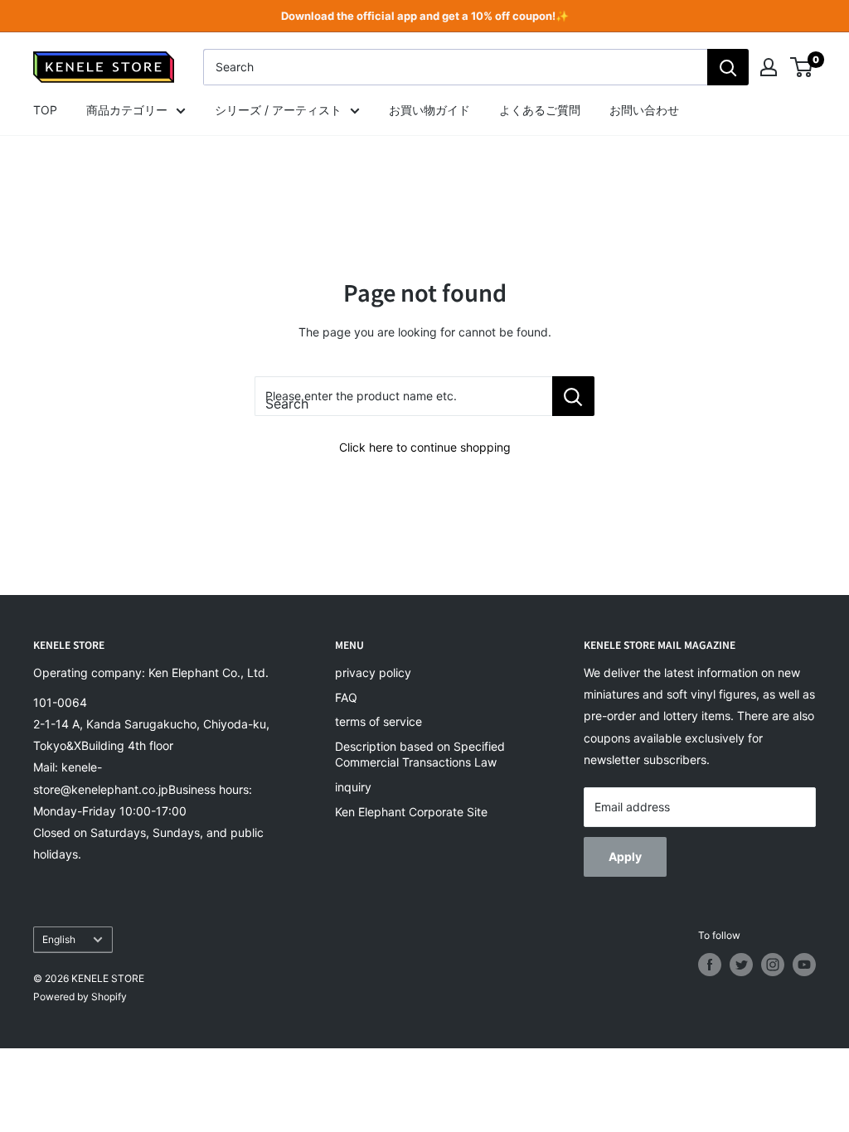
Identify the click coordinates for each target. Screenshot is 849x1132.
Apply (625, 856)
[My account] (768, 67)
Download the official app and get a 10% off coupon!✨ (425, 15)
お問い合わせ (644, 110)
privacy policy (373, 672)
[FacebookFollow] (709, 964)
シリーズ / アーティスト (278, 110)
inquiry (353, 787)
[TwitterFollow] (741, 964)
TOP (45, 110)
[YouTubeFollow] (804, 964)
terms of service (378, 721)
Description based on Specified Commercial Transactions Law (420, 754)
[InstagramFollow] (772, 964)
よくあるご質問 (539, 110)
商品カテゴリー (126, 110)
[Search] (728, 67)
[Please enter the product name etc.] (573, 396)
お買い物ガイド (429, 110)
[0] (802, 67)
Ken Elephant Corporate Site (411, 812)
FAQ (346, 697)
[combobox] (455, 67)
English (58, 939)
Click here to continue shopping (425, 447)
